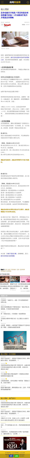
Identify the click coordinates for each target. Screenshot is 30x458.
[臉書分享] (11, 456)
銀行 (9, 269)
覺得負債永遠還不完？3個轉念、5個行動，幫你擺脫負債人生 (25, 286)
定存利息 (8, 271)
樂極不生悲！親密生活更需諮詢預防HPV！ (15, 286)
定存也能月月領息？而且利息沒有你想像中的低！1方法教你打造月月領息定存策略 (14, 15)
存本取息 (3, 271)
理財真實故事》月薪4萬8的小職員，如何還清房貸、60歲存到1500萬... (5, 286)
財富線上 (6, 26)
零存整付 (13, 269)
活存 (18, 269)
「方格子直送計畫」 (11, 253)
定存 (6, 269)
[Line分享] (16, 456)
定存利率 (22, 269)
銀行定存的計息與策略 (8, 256)
